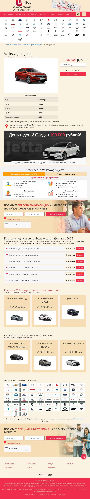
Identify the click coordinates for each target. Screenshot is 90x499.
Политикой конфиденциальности (21, 265)
